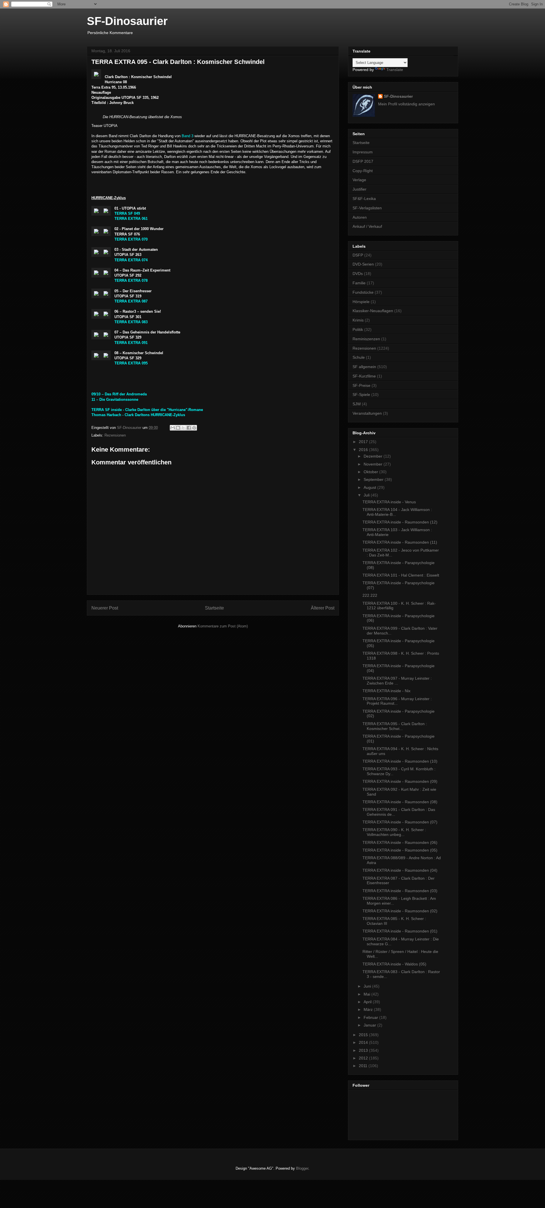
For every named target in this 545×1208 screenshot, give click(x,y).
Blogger (302, 1168)
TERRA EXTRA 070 (131, 239)
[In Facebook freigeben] (189, 428)
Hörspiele (361, 301)
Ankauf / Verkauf (367, 226)
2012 (364, 1058)
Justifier (359, 189)
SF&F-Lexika (364, 198)
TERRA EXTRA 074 (131, 260)
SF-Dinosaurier (127, 21)
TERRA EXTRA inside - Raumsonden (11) (399, 542)
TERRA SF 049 (127, 213)
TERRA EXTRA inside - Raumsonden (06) (399, 842)
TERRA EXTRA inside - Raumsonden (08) (399, 802)
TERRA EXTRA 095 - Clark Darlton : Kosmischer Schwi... (394, 726)
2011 (363, 1065)
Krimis (358, 320)
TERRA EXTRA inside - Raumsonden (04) (399, 870)
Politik (358, 329)
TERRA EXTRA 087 (131, 301)
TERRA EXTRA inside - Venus (389, 502)
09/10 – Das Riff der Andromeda (119, 394)
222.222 (369, 595)
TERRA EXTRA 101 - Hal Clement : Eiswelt (400, 575)
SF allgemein (364, 366)
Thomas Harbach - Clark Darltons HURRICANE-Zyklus (138, 415)
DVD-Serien (363, 264)
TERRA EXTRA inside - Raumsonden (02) (399, 911)
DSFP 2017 (363, 161)
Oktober (371, 472)
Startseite (214, 608)
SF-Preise (361, 385)
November (373, 464)
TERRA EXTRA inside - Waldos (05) (394, 964)
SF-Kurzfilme (364, 376)
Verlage (359, 180)
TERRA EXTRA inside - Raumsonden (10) (399, 761)
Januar (370, 1025)
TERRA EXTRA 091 (131, 343)
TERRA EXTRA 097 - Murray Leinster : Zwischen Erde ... (397, 680)
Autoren (360, 217)
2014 (364, 1042)
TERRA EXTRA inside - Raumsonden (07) (399, 822)
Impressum (363, 152)
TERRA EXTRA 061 (131, 218)
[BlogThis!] (178, 428)
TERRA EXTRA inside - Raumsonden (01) (399, 931)
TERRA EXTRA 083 (131, 322)
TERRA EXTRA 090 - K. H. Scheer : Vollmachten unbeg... (394, 832)
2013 (364, 1050)
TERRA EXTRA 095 (131, 363)
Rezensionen (115, 435)
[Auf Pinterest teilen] (194, 428)
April (368, 1002)
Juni (368, 986)
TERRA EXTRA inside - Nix (386, 691)
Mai (367, 994)
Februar (371, 1017)
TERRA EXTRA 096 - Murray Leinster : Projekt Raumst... (397, 701)
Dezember (373, 456)
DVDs (358, 273)
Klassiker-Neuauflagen (373, 310)
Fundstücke (363, 292)
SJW (357, 404)
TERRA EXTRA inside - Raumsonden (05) (399, 850)
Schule (359, 357)
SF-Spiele (361, 394)
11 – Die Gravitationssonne (114, 399)
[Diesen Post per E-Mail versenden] (172, 428)
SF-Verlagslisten (367, 208)
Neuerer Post (104, 608)
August (370, 487)
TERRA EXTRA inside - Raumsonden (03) (399, 890)
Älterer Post (322, 608)
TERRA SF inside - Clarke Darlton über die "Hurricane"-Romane (147, 410)
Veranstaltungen (367, 413)
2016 (364, 449)
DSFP (358, 255)
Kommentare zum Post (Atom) (223, 626)
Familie (359, 283)
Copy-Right (363, 170)
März (369, 1009)
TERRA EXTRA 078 (131, 280)
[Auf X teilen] (183, 428)
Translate (394, 69)
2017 (364, 441)
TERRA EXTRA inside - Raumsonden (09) (399, 781)
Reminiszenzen (366, 339)
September (374, 479)
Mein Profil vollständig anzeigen (406, 104)
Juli (367, 495)
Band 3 (187, 136)
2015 (364, 1034)
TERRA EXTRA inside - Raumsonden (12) (399, 522)
